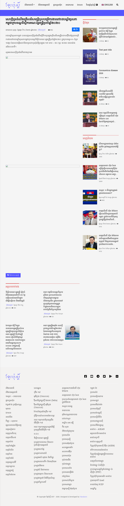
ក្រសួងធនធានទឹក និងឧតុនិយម (45, 461)
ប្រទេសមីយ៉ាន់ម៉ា (96, 404)
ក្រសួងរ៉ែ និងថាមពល (41, 469)
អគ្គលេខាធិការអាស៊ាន (98, 433)
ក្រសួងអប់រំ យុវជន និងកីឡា (44, 457)
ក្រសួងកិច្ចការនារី (40, 482)
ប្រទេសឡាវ (94, 400)
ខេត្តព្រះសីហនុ (11, 433)
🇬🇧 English (107, 5)
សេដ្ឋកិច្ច (93, 488)
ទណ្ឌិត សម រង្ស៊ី (68, 422)
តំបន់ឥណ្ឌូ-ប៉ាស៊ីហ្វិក (97, 465)
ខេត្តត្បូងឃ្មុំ (10, 470)
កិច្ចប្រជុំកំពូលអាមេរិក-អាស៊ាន (101, 476)
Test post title (105, 50)
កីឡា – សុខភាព (11, 421)
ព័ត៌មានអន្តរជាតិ (44, 5)
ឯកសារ (80, 5)
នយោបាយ (70, 5)
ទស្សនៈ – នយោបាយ (13, 396)
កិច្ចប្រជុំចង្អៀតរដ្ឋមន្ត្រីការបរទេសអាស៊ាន (101, 455)
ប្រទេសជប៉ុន (66, 455)
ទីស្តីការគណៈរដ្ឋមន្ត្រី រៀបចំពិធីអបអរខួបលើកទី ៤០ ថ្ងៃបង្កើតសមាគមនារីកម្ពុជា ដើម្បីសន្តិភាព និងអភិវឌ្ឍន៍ (15, 296)
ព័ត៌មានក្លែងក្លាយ (68, 431)
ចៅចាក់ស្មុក (66, 418)
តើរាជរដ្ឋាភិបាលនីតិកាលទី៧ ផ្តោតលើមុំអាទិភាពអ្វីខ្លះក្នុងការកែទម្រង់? (107, 95)
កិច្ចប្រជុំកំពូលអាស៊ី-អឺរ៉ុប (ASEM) (102, 445)
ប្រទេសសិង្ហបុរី (95, 408)
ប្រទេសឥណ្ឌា (67, 484)
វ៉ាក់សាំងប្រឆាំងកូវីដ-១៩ (42, 411)
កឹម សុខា (65, 426)
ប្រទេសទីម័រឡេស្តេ (96, 425)
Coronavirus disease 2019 (108, 72)
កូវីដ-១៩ (37, 392)
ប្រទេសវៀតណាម (96, 396)
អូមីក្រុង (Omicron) (41, 396)
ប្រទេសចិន (66, 435)
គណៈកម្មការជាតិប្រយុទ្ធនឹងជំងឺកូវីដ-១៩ (43, 421)
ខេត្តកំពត (9, 454)
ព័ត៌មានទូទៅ (41, 30)
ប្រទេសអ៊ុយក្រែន (68, 443)
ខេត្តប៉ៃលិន (10, 449)
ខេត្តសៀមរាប (10, 429)
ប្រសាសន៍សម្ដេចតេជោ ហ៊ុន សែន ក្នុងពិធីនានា (74, 401)
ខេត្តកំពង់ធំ (10, 458)
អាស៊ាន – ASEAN (97, 429)
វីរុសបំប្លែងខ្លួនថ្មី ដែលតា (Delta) (45, 400)
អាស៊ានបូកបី (94, 437)
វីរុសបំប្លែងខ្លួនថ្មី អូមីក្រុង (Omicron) (42, 406)
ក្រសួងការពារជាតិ (40, 453)
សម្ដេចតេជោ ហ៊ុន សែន (70, 395)
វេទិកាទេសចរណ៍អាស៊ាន (99, 449)
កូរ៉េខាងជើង (66, 459)
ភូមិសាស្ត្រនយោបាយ (69, 414)
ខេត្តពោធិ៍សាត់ (11, 437)
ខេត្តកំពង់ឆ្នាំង (10, 445)
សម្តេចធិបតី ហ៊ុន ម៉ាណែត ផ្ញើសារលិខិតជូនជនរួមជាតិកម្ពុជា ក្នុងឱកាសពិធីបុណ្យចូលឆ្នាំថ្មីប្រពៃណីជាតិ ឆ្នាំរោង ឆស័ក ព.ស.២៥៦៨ (108, 215)
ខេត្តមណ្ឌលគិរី (11, 462)
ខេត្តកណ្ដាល (10, 466)
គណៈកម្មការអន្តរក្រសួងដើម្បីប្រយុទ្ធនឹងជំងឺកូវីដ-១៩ (44, 428)
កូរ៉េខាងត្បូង (66, 464)
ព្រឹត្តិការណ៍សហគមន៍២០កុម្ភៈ (44, 415)
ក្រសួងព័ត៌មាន (39, 465)
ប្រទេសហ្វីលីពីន (96, 417)
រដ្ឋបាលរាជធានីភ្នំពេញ (13, 425)
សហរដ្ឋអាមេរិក (67, 447)
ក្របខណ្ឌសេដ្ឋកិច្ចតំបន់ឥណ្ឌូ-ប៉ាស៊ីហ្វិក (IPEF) (101, 471)
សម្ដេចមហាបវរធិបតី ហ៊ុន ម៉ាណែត (71, 390)
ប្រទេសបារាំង (67, 468)
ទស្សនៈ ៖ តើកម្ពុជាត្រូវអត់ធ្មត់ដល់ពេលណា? (108, 192)
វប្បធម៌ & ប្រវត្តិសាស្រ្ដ (13, 404)
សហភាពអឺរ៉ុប (67, 451)
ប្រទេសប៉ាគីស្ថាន (68, 480)
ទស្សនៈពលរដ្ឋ (67, 406)
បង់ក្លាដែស (66, 476)
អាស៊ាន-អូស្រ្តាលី (96, 441)
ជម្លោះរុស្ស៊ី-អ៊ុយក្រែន (69, 488)
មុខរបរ (8, 408)
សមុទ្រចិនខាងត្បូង (97, 461)
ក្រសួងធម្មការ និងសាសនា (43, 473)
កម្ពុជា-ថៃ (93, 388)
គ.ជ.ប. (36, 434)
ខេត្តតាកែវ (9, 441)
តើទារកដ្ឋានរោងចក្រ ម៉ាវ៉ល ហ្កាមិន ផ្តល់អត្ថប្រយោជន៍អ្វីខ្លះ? (108, 146)
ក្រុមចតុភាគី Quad (97, 480)
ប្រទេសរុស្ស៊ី (66, 439)
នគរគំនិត (9, 417)
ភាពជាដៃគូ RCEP (97, 484)
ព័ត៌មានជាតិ (29, 5)
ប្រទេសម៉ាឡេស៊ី (96, 412)
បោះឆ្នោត (37, 388)
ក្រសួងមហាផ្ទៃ (39, 449)
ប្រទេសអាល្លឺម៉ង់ (68, 472)
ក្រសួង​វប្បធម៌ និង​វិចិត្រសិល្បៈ (44, 478)
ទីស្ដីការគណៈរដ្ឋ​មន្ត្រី (14, 275)
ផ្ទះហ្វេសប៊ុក (57, 5)
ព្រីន (76, 29)
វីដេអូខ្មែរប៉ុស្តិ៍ (91, 5)
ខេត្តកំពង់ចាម (10, 474)
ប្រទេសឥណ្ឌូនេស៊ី (96, 421)
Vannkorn (83, 497)
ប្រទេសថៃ (93, 392)
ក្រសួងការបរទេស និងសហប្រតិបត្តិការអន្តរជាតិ (43, 444)
